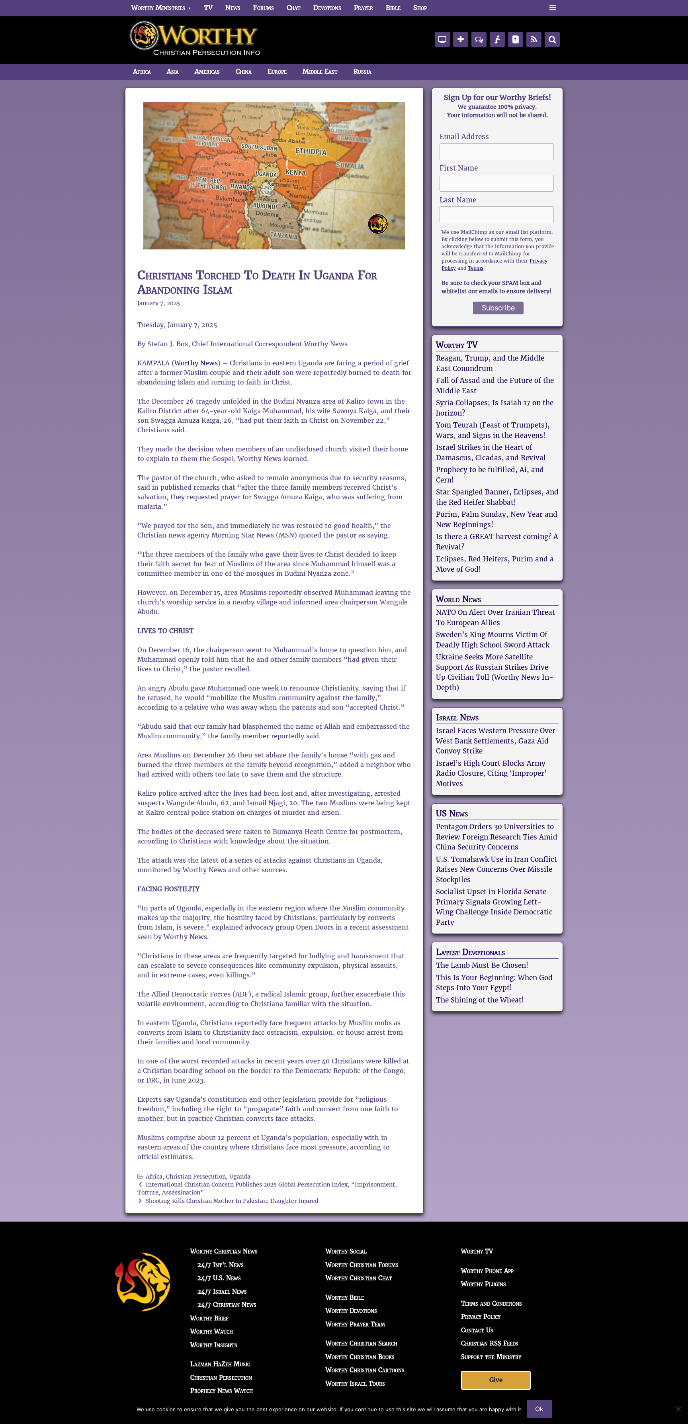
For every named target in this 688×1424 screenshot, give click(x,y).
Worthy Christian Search (361, 1343)
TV (208, 8)
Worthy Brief (209, 1318)
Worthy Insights (213, 1345)
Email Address (464, 136)
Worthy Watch (211, 1331)
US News (452, 813)
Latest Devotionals (470, 952)
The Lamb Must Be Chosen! (482, 965)
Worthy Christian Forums (362, 1265)
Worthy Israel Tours (355, 1383)
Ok (539, 1409)
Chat (294, 8)
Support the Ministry (491, 1357)
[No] (678, 1409)
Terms (475, 268)
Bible (393, 8)
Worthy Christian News (224, 1251)
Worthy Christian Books (360, 1357)
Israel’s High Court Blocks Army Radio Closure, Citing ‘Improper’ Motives (491, 773)
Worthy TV (456, 345)
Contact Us (477, 1330)
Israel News (457, 717)
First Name (459, 168)
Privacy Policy (480, 1316)
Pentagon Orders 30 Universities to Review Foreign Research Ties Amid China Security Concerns (496, 836)
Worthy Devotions (351, 1310)
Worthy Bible (345, 1297)
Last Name (458, 200)
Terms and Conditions (491, 1303)
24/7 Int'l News (220, 1265)
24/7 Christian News (226, 1304)
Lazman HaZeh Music (220, 1364)
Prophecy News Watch (221, 1391)
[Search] (552, 39)
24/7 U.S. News (219, 1278)
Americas (207, 71)
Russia (362, 71)
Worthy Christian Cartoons (365, 1370)
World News (458, 599)
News (232, 8)
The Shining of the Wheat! (480, 1000)
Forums (263, 8)
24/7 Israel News (222, 1291)
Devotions (327, 8)
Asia (173, 71)
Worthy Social (346, 1251)
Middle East (320, 71)
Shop (420, 8)
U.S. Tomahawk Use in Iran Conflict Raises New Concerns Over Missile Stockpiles (496, 869)
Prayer (363, 8)
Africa (142, 71)
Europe (277, 71)
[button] (552, 8)
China (244, 71)
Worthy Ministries (158, 8)
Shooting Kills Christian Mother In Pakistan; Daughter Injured (232, 1201)
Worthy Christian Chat (359, 1278)
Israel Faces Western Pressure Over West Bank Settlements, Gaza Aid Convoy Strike (495, 740)
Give (495, 1380)
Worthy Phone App (487, 1271)
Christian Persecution (196, 1176)
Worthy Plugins (483, 1284)
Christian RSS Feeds (489, 1343)
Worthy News (196, 363)
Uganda (239, 1176)
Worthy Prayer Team (355, 1324)
